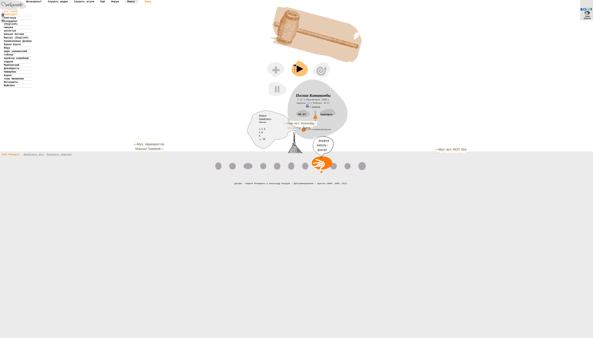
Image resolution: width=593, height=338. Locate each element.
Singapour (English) (11, 22)
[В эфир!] (322, 172)
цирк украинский (15, 51)
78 (264, 139)
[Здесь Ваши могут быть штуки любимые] (232, 165)
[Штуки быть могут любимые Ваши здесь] (348, 165)
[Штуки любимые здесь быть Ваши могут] (263, 165)
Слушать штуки (84, 1)
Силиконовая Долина (18, 41)
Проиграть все (34, 154)
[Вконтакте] (585, 9)
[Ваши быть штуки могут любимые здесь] (333, 165)
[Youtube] (590, 9)
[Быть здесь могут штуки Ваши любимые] (248, 165)
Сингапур (10, 18)
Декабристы (11, 68)
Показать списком (59, 154)
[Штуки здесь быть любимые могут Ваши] (218, 165)
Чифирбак (10, 72)
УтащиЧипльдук (587, 17)
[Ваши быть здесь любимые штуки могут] (362, 165)
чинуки (8, 27)
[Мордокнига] (582, 9)
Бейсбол (9, 85)
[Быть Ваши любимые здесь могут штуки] (277, 165)
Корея (8, 75)
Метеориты (11, 82)
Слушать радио (58, 1)
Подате (262, 115)
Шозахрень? (34, 1)
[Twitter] (588, 9)
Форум (115, 1)
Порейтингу (265, 119)
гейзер (8, 54)
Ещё (102, 1)
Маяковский (11, 65)
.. (260, 139)
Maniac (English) (16, 37)
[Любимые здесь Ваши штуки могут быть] (291, 165)
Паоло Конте (12, 44)
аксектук (10, 30)
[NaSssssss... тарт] (10, 2)
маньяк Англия (14, 34)
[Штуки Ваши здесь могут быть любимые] (305, 165)
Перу (7, 48)
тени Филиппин (14, 78)
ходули (8, 61)
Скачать (316, 106)
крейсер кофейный (16, 58)
